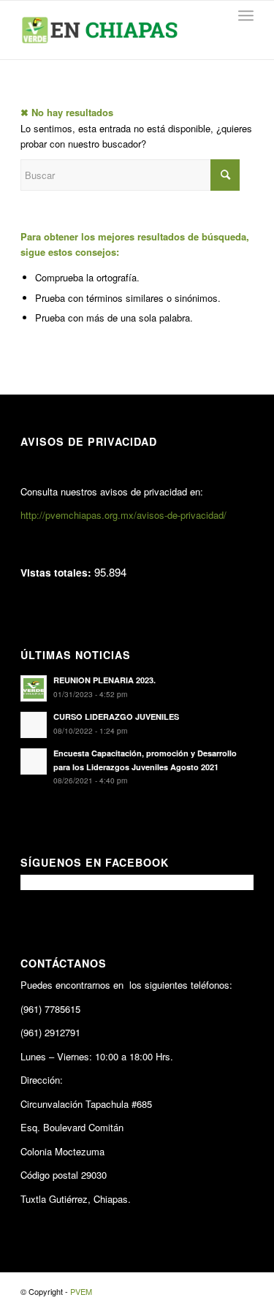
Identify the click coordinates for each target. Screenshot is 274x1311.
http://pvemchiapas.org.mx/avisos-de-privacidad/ (123, 515)
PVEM (81, 1291)
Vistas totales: (57, 572)
